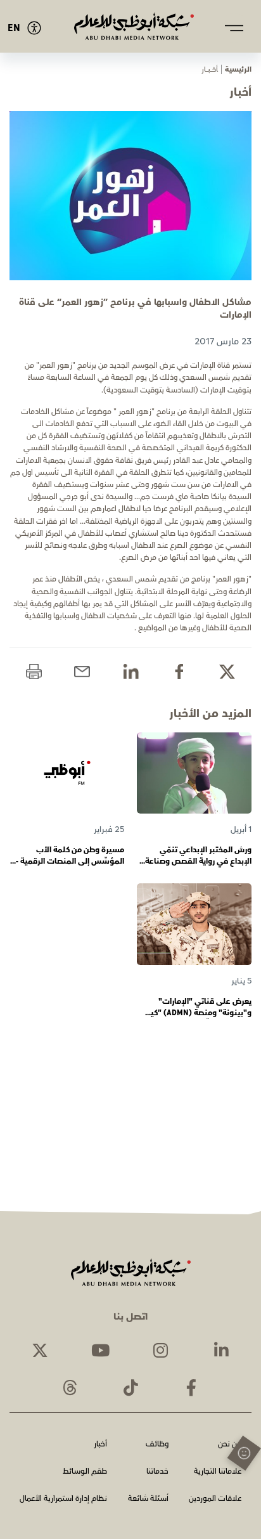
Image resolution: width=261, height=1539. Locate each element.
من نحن (229, 1444)
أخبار (100, 1444)
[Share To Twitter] (227, 672)
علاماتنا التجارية (217, 1472)
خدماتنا (157, 1472)
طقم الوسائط (85, 1472)
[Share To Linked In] (131, 672)
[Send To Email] (82, 672)
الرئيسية (238, 69)
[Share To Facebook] (179, 672)
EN (14, 28)
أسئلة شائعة (148, 1499)
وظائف (157, 1444)
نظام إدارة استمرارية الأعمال (63, 1499)
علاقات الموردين (215, 1499)
